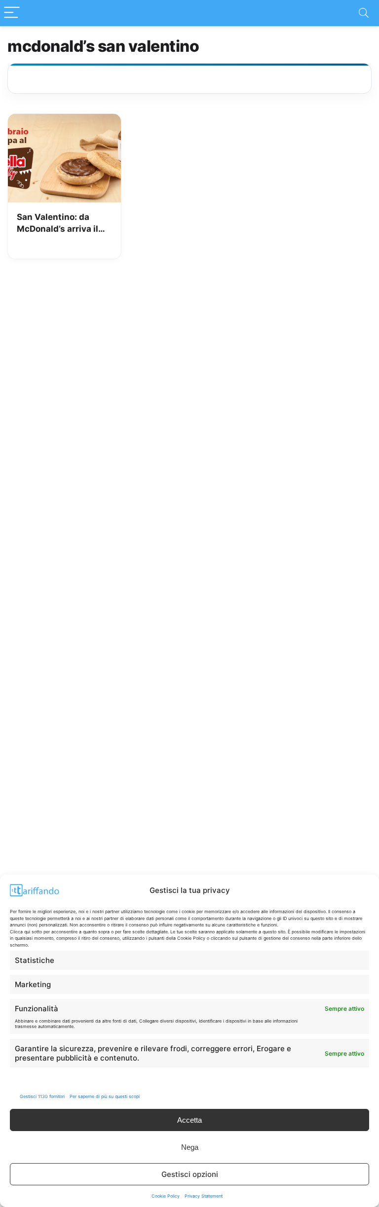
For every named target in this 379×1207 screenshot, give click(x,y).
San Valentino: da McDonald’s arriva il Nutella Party (57, 223)
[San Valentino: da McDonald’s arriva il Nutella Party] (64, 121)
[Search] (364, 13)
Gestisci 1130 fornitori (42, 1096)
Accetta (189, 1120)
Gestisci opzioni (189, 1174)
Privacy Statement (204, 1196)
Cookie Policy (166, 1196)
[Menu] (12, 13)
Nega (189, 1147)
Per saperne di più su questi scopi (105, 1096)
